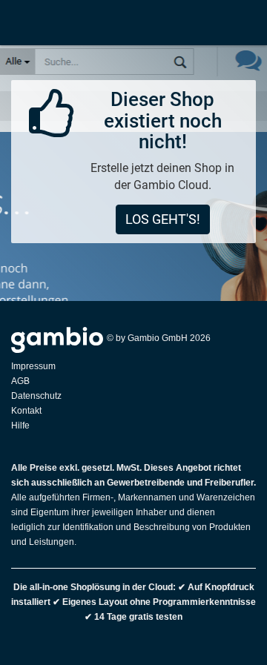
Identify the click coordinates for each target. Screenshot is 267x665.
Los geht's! (162, 219)
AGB (20, 381)
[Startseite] (16, 22)
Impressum (33, 366)
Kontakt (26, 411)
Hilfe (20, 425)
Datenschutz (36, 396)
